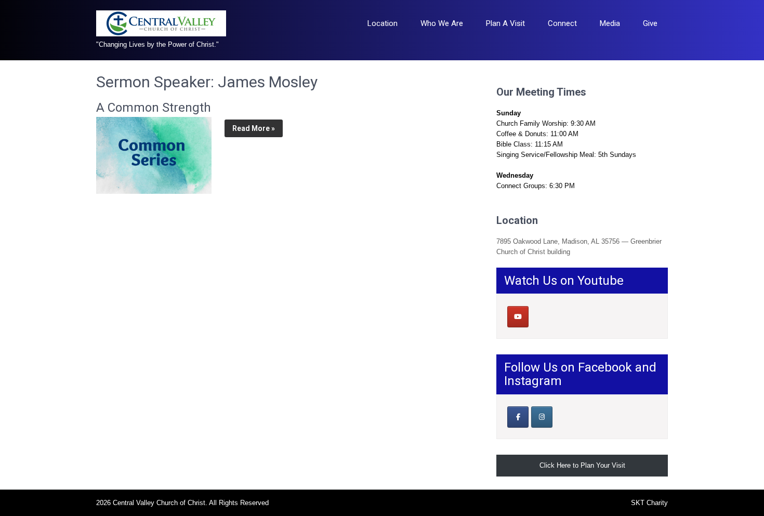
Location (382, 23)
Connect (562, 23)
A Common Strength (153, 107)
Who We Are (441, 23)
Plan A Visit (505, 23)
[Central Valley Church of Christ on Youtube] (518, 316)
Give (650, 23)
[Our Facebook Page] (518, 417)
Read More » (253, 128)
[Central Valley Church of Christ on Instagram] (541, 417)
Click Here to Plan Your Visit (582, 465)
